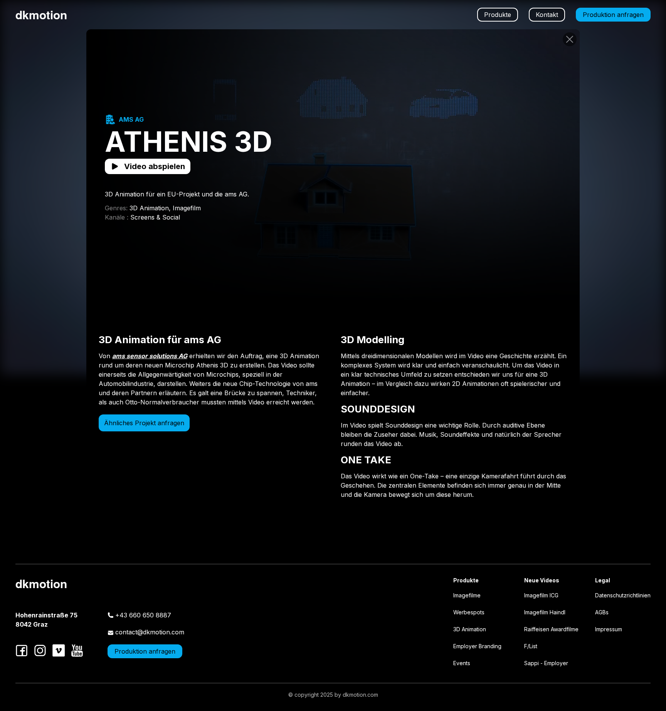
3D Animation (469, 629)
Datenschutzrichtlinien (623, 595)
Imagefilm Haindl (544, 612)
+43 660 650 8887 (143, 615)
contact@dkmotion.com (149, 632)
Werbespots (468, 612)
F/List (530, 646)
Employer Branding (477, 646)
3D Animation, (151, 208)
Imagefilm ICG (541, 595)
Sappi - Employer (546, 663)
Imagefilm (187, 208)
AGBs (602, 612)
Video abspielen (154, 166)
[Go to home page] (570, 39)
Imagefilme (467, 595)
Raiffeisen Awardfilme (551, 629)
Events (461, 663)
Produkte (497, 14)
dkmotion (41, 14)
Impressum (608, 629)
